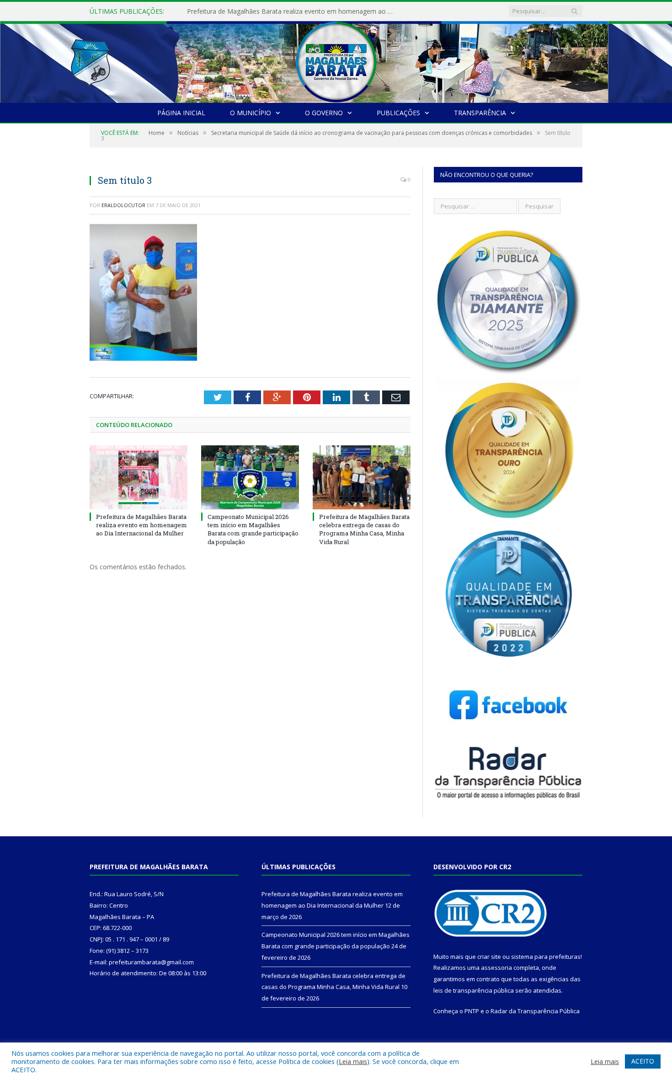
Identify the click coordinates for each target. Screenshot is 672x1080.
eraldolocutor (123, 205)
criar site (489, 956)
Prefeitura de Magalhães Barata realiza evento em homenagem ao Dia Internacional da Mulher (141, 525)
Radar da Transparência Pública (535, 1011)
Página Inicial (181, 112)
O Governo (324, 112)
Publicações (398, 112)
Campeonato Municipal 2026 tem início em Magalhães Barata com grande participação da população (292, 11)
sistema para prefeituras (546, 956)
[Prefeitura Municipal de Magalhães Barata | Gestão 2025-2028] (336, 59)
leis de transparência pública (473, 990)
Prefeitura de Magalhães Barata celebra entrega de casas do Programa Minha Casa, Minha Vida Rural (364, 529)
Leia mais (353, 1061)
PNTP (471, 1011)
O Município (250, 112)
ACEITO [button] (642, 1061)
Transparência (480, 112)
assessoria (496, 967)
